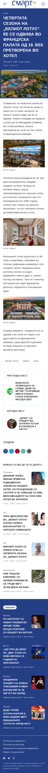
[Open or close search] (43, 4)
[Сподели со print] (29, 451)
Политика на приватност (14, 741)
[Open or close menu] (5, 4)
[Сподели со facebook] (5, 451)
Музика (6, 615)
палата (26, 361)
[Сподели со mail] (23, 451)
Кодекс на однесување (13, 752)
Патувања (8, 472)
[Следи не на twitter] (9, 758)
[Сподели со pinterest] (17, 451)
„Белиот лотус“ (12, 361)
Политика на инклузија (13, 744)
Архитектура (9, 570)
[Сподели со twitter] (11, 451)
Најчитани (10, 607)
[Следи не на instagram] (14, 758)
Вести (6, 646)
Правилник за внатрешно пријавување (20, 748)
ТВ (4, 513)
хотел (36, 361)
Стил (5, 13)
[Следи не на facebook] (4, 758)
